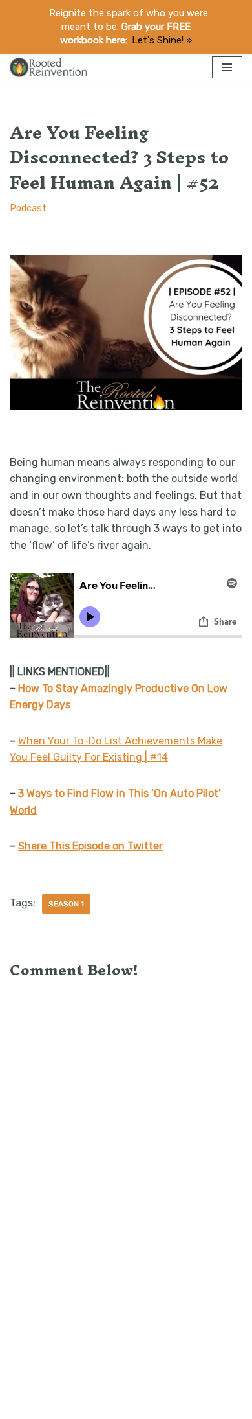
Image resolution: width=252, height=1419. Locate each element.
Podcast (28, 208)
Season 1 (66, 903)
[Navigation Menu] (227, 67)
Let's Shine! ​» (162, 40)
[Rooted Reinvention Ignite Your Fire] (48, 67)
